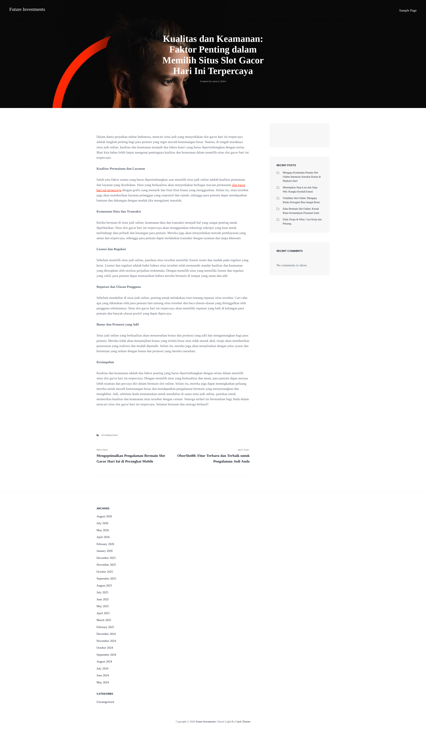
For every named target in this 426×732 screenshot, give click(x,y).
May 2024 (103, 682)
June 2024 (103, 675)
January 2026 (105, 550)
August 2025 (104, 585)
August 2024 (104, 661)
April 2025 (103, 613)
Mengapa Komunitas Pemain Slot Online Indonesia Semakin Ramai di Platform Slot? (302, 176)
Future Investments (27, 9)
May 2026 (103, 530)
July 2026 (102, 523)
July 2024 (102, 668)
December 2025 (106, 558)
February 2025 (105, 627)
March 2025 (104, 620)
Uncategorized (109, 435)
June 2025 (103, 599)
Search (318, 136)
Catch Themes (242, 721)
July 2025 (102, 592)
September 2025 (106, 578)
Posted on (213, 81)
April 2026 (103, 537)
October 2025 (105, 571)
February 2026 (105, 544)
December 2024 (106, 634)
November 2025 (106, 564)
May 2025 (103, 606)
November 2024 (106, 640)
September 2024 (106, 654)
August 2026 (104, 516)
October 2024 (105, 647)
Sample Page (408, 10)
